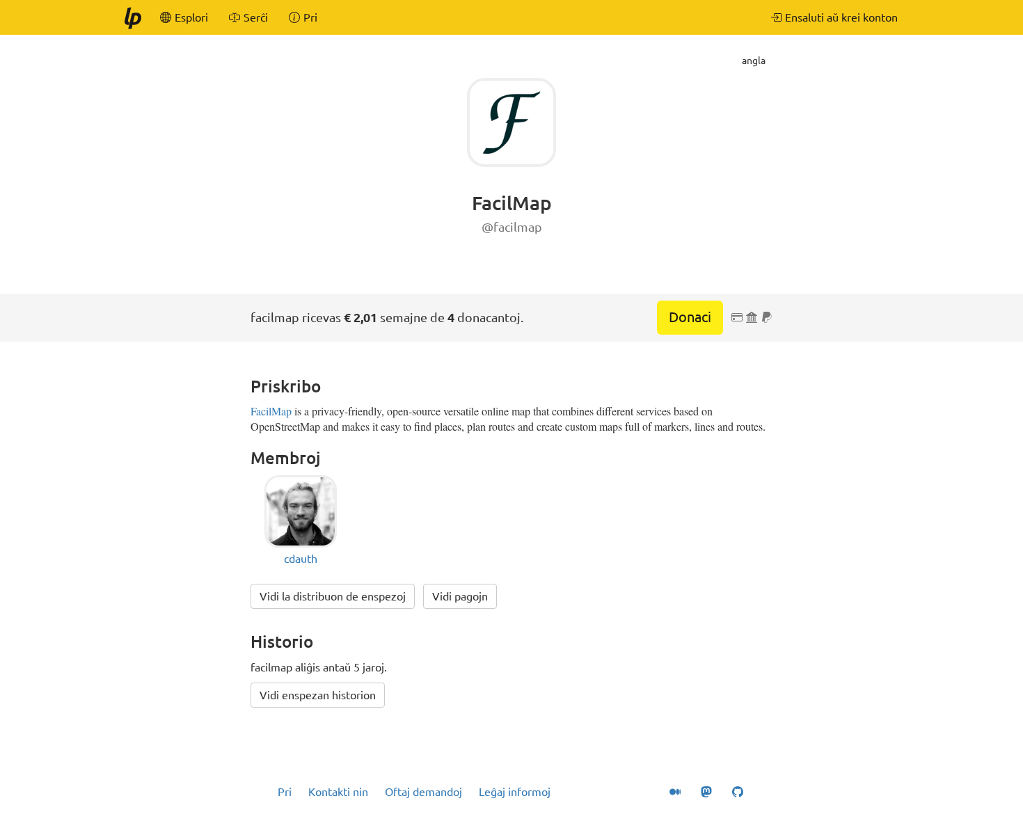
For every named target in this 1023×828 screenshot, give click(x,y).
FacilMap (271, 411)
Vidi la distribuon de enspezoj (333, 596)
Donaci (690, 317)
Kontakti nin (338, 792)
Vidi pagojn (460, 596)
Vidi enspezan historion (318, 695)
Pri (285, 792)
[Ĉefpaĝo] (132, 17)
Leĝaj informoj (514, 792)
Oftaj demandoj (423, 792)
